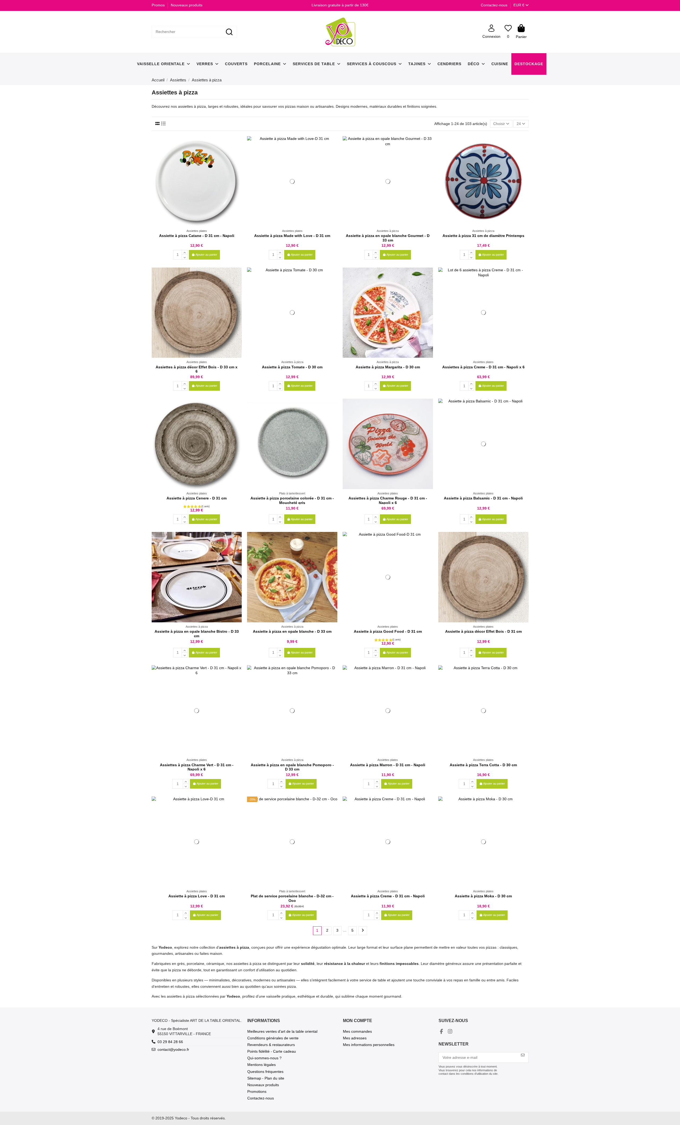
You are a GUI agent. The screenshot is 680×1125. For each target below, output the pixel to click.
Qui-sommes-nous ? (264, 1058)
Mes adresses (355, 1038)
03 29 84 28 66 (170, 1042)
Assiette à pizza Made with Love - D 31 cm (292, 236)
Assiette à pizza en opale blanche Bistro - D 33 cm (197, 633)
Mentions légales (261, 1064)
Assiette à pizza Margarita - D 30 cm (388, 367)
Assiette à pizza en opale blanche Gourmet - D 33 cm (388, 238)
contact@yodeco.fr (173, 1049)
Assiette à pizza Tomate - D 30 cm (292, 367)
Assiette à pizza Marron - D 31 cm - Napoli (387, 765)
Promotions (256, 1091)
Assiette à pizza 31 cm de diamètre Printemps (483, 236)
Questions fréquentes (265, 1071)
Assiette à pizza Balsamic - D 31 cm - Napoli (483, 498)
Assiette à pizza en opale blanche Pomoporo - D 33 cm (292, 767)
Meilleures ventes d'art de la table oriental (282, 1031)
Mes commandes (357, 1031)
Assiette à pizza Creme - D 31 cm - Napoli (388, 896)
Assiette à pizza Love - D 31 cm (196, 896)
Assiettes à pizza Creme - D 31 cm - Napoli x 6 (483, 367)
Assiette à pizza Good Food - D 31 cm (388, 631)
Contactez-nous (494, 5)
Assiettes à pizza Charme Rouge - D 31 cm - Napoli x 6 (387, 500)
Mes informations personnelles (368, 1045)
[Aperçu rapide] (237, 153)
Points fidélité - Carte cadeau (271, 1051)
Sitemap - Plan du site (265, 1078)
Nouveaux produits (186, 5)
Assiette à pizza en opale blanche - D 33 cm (292, 631)
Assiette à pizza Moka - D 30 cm (483, 896)
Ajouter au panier (206, 254)
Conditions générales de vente (273, 1038)
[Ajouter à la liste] (237, 144)
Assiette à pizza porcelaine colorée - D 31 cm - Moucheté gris (292, 500)
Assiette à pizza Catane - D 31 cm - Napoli (196, 236)
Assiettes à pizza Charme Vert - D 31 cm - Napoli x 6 (196, 767)
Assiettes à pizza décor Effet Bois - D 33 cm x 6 (196, 369)
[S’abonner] (522, 1055)
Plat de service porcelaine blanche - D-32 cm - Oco (292, 898)
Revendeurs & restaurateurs (271, 1045)
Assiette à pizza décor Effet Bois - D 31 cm (483, 631)
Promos (159, 5)
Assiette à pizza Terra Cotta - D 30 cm (483, 765)
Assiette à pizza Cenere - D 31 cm (197, 498)
